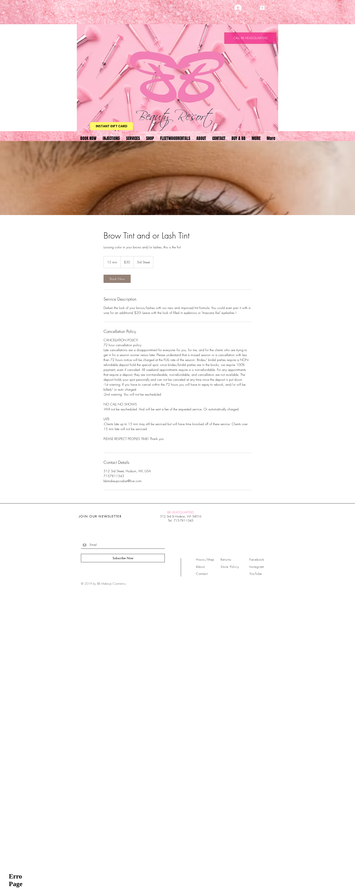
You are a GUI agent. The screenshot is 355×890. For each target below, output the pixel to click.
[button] (262, 7)
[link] (117, 279)
